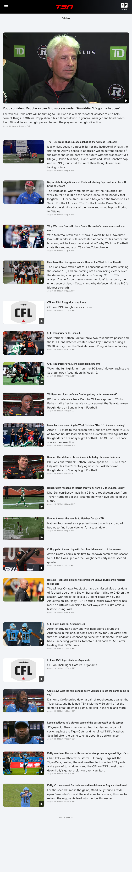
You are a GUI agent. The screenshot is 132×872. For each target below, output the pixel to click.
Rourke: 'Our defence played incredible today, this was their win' (83, 457)
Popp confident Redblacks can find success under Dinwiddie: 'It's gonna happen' (61, 108)
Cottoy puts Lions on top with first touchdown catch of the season (84, 549)
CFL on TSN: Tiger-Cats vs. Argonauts (68, 660)
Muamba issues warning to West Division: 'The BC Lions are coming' (85, 425)
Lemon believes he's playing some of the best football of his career (85, 723)
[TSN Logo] (64, 6)
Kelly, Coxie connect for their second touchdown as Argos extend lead (86, 785)
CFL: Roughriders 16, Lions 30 (64, 333)
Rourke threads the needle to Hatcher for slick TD (75, 518)
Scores (124, 9)
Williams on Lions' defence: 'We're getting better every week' (82, 394)
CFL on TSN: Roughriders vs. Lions (66, 302)
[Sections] (6, 6)
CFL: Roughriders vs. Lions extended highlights (73, 364)
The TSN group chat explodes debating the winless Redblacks (82, 142)
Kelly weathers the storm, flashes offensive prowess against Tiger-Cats (88, 753)
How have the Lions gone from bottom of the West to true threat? (84, 262)
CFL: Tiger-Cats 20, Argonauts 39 (66, 624)
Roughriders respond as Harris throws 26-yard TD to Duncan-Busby (85, 488)
